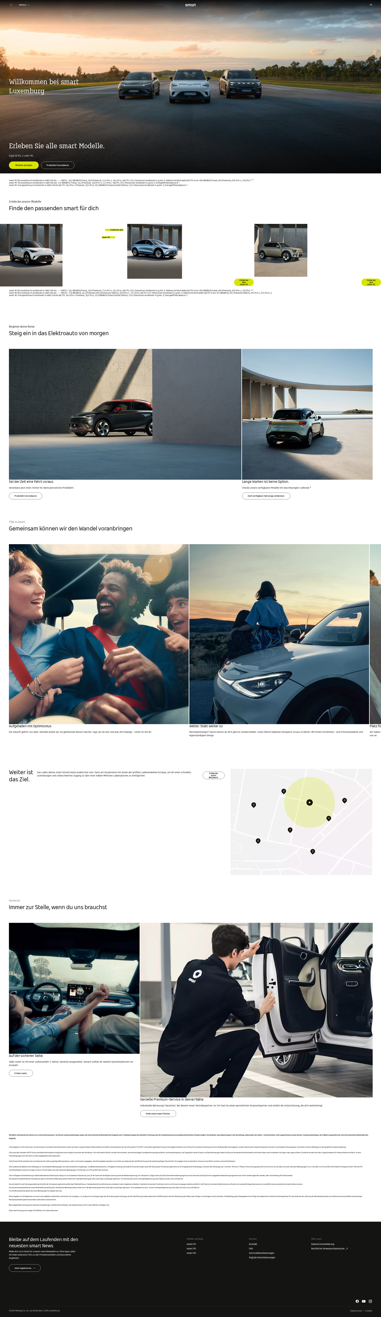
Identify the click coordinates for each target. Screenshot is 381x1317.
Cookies (368, 1311)
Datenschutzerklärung (322, 1244)
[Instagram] (370, 1301)
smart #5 (191, 1253)
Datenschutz (356, 1311)
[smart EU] (190, 5)
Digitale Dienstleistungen (262, 1257)
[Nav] (11, 5)
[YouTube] (364, 1301)
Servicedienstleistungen (261, 1253)
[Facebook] (357, 1301)
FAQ (251, 1248)
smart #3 (191, 1248)
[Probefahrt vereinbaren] (57, 163)
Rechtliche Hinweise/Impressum (328, 1248)
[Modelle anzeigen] (24, 163)
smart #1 (191, 1244)
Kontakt (253, 1244)
